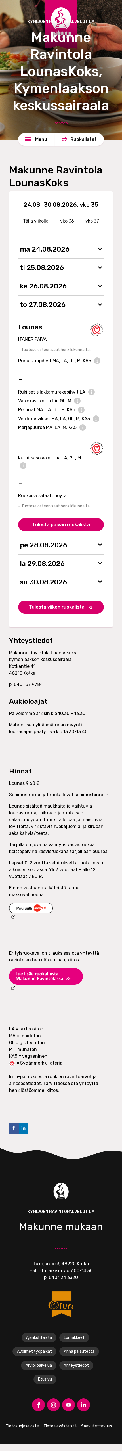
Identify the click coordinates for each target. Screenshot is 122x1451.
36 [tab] (71, 221)
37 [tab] (96, 221)
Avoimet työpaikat (34, 1351)
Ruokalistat (83, 139)
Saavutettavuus (96, 1426)
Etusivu (45, 1379)
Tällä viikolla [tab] (36, 221)
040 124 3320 (63, 1277)
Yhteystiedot (76, 1365)
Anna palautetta (79, 1351)
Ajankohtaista (39, 1337)
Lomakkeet (74, 1337)
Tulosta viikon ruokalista (57, 607)
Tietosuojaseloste (22, 1426)
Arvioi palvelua (39, 1365)
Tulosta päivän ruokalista (61, 524)
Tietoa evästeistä (60, 1426)
